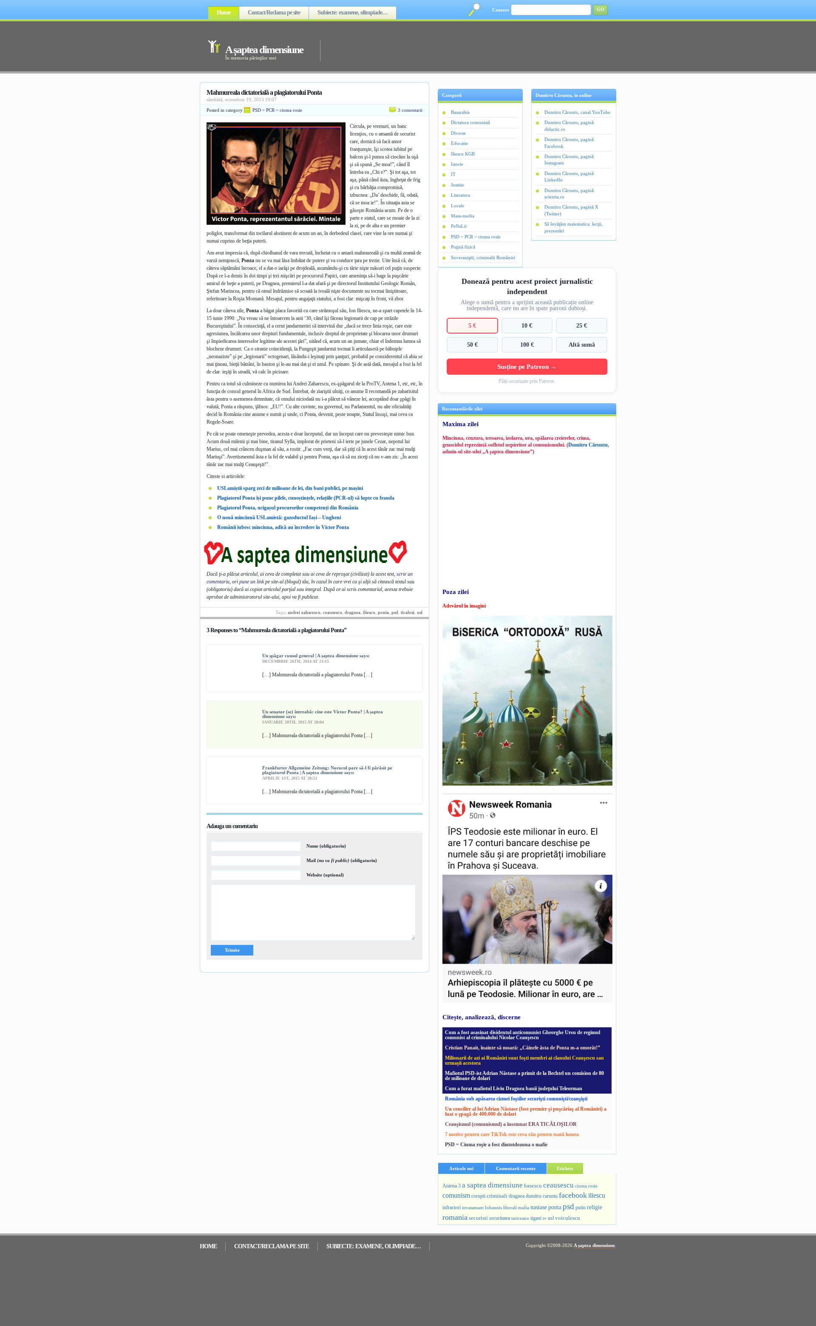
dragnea (352, 612)
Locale (457, 205)
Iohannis (493, 1207)
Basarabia (460, 112)
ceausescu (332, 612)
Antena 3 (451, 1186)
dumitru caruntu (542, 1196)
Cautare (500, 9)
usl (419, 612)
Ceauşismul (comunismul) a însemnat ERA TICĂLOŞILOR (511, 1124)
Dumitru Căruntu (588, 445)
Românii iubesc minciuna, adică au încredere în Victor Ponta (283, 527)
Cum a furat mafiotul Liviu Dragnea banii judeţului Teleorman (513, 1088)
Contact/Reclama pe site (274, 12)
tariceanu (520, 1218)
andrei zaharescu (304, 612)
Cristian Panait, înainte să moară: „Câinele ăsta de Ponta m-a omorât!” (522, 1048)
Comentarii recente (515, 1168)
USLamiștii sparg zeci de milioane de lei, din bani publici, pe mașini (290, 488)
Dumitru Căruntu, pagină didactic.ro (569, 125)
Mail (341, 860)
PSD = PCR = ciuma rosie (277, 110)
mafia (523, 1207)
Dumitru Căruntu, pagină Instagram (569, 159)
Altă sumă (582, 344)
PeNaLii (459, 226)
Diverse (458, 133)
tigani (535, 1218)
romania (455, 1217)
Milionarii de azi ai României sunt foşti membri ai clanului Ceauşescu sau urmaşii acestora (524, 1060)
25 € (581, 325)
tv (545, 1218)
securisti (478, 1218)
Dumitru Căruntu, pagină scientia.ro (569, 193)
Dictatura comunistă (470, 122)
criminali (497, 1196)
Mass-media (462, 215)
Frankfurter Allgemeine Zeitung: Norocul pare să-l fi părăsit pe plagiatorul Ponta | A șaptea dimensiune (327, 770)
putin (580, 1207)
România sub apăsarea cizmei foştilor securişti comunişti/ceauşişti (516, 1099)
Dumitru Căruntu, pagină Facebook (569, 142)
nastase (538, 1207)
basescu (533, 1186)
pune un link (251, 582)
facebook (573, 1195)
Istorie (457, 164)
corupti (478, 1196)
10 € (526, 325)
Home (223, 12)
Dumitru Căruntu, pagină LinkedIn (569, 176)
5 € (472, 325)
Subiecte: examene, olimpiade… (352, 12)
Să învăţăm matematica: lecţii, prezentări (573, 227)
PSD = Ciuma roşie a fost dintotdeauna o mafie (496, 1145)
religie (594, 1207)
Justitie (457, 184)
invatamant (473, 1207)
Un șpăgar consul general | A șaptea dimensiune (310, 655)
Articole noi (461, 1168)
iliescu (369, 612)
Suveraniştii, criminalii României (483, 257)
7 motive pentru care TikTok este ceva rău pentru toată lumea (512, 1134)
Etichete (565, 1168)
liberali (510, 1207)
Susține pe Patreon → (527, 366)
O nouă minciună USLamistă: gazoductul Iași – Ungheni (279, 517)
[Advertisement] (456, 46)
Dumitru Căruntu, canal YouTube (577, 112)
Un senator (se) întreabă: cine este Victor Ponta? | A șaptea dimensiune (322, 714)
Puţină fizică (463, 246)
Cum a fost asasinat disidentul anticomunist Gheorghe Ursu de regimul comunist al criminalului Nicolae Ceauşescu (522, 1034)
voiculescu (567, 1218)
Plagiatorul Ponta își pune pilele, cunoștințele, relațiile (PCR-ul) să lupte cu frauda (305, 498)
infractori (451, 1207)
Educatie (459, 143)
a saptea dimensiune (492, 1185)
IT (453, 174)
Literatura (460, 195)
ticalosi (407, 612)
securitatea (499, 1218)
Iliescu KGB (463, 153)
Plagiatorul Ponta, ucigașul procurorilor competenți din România (287, 508)
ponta (383, 612)
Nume (326, 845)
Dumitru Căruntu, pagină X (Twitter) (571, 210)
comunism (456, 1195)
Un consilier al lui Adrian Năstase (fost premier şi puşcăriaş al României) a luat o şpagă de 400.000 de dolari (525, 1111)
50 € (472, 344)
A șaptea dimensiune (264, 49)
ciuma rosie (586, 1185)
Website (325, 874)
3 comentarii (410, 110)
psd (394, 612)
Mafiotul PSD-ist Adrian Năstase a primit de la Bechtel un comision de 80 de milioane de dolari (524, 1075)
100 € (527, 344)
